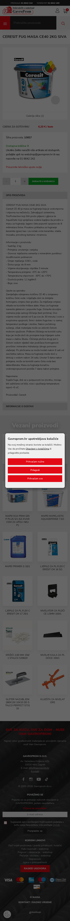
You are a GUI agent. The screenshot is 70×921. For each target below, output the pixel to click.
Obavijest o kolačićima (37, 448)
